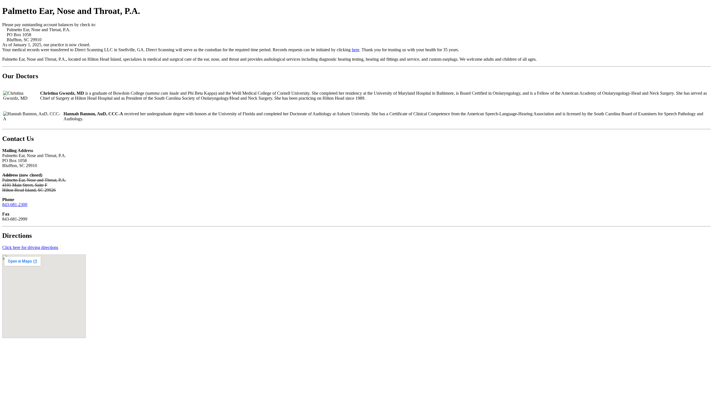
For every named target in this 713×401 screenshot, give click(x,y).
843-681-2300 (14, 204)
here (355, 49)
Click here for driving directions (30, 247)
